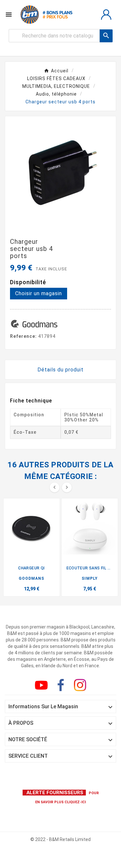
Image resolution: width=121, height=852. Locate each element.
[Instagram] (81, 686)
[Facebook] (62, 686)
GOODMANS (31, 578)
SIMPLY (90, 578)
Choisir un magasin (38, 293)
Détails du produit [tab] (60, 370)
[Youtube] (42, 686)
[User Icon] (106, 14)
